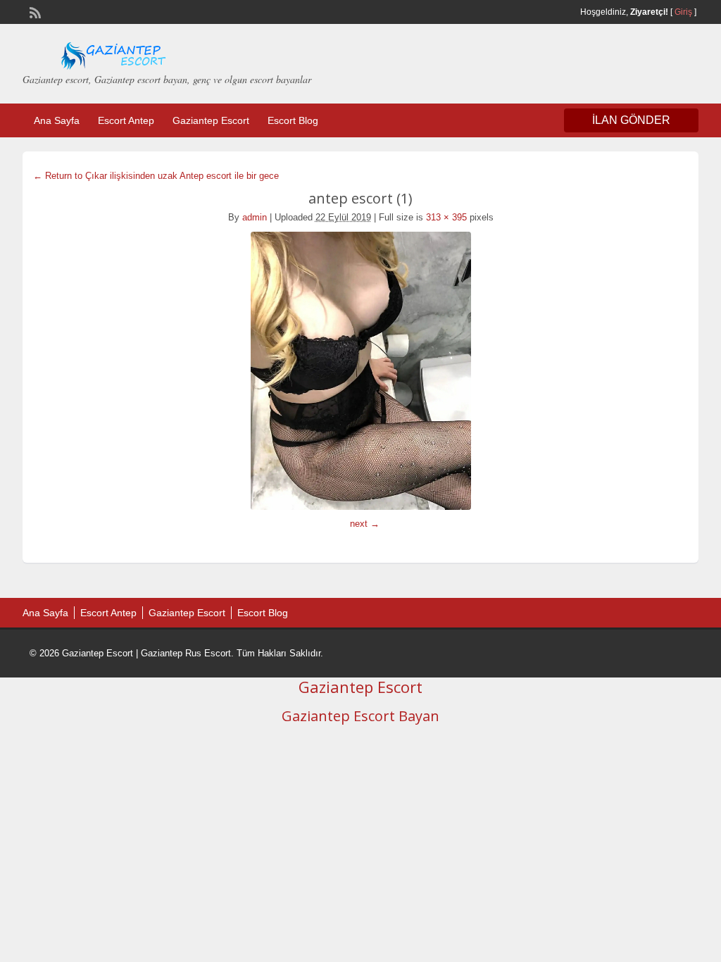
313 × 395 (446, 217)
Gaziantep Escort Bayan (360, 715)
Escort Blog (293, 120)
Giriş (683, 12)
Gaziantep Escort (211, 120)
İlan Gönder (631, 120)
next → (365, 523)
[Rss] (33, 11)
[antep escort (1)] (360, 371)
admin (254, 217)
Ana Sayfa (57, 120)
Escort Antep (126, 120)
